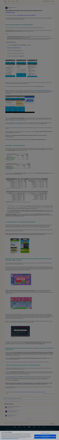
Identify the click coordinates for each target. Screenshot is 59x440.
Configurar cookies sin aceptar (45, 433)
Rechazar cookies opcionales (45, 435)
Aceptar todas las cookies (45, 437)
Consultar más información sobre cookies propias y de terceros (10, 438)
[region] (29, 435)
